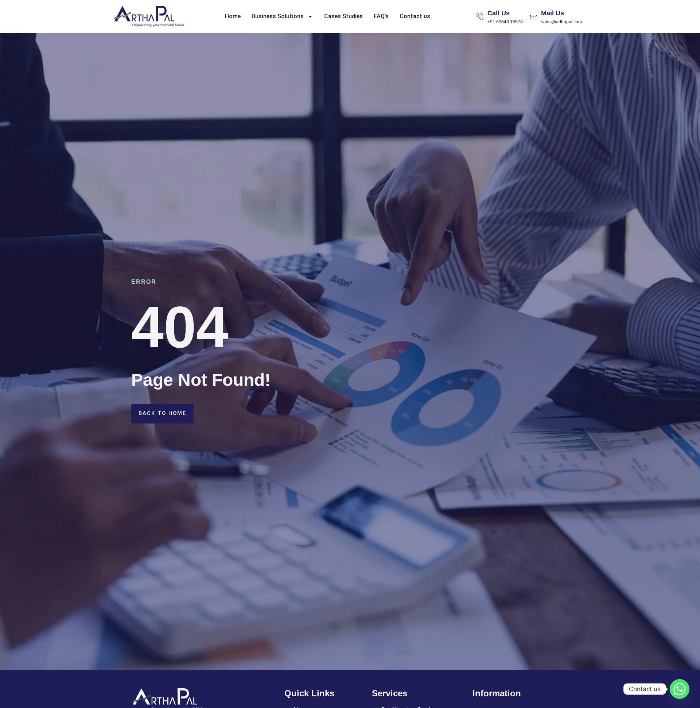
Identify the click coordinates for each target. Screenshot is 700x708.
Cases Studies (343, 16)
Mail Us (552, 13)
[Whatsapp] (679, 689)
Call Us (498, 13)
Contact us (415, 16)
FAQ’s (381, 16)
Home (233, 16)
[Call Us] (480, 16)
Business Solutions (278, 16)
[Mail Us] (533, 16)
